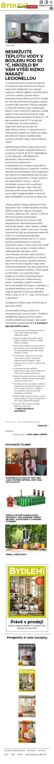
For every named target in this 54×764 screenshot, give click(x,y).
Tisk (13, 754)
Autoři (41, 750)
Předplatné (46, 6)
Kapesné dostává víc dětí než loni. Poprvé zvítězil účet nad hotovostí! (24, 480)
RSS (6, 754)
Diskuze (43, 425)
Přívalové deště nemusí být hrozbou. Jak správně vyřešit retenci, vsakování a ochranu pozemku (24, 518)
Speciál (22, 7)
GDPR (20, 754)
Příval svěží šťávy (16, 554)
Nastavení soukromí (35, 754)
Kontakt (31, 750)
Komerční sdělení (31, 422)
